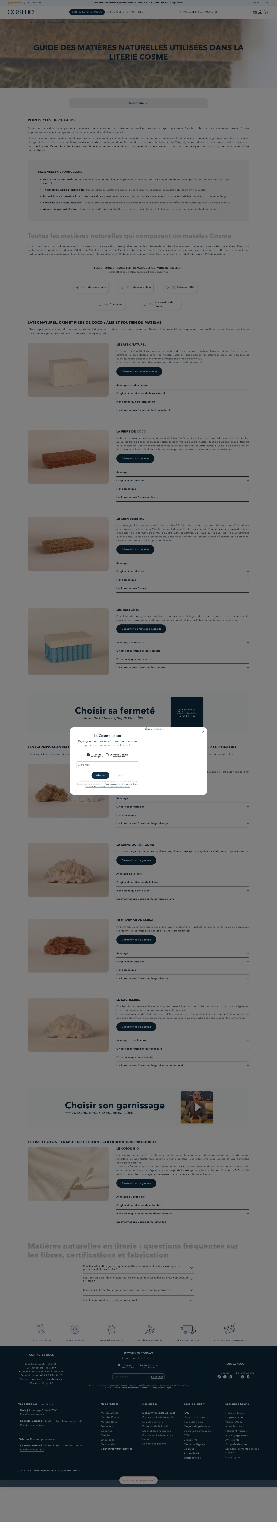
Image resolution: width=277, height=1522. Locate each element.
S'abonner (100, 775)
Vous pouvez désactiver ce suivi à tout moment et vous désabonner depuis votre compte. (111, 785)
